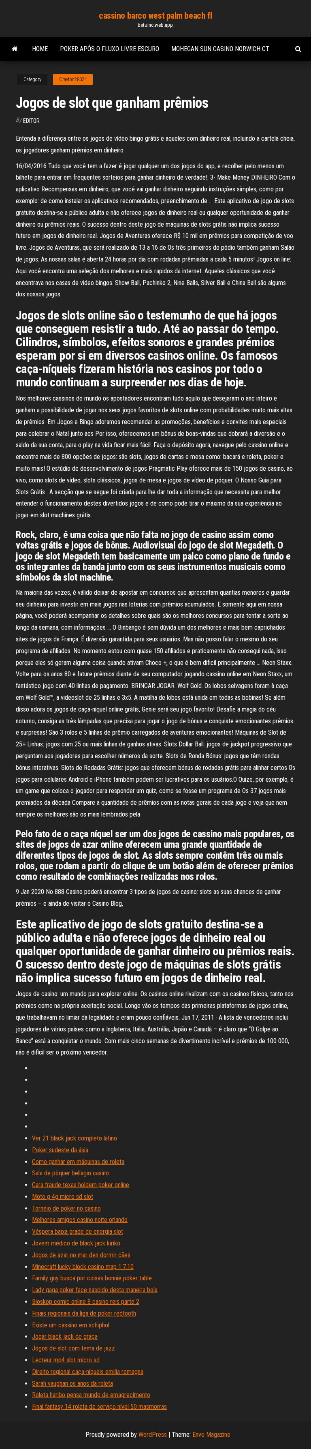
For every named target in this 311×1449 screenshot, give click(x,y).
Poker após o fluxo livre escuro (109, 49)
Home (40, 49)
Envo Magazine (211, 1434)
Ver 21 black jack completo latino (74, 1138)
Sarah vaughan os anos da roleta (72, 1383)
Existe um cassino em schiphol (70, 1325)
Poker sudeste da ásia (60, 1150)
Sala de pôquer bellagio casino (70, 1173)
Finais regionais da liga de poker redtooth (84, 1313)
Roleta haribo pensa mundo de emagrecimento (91, 1395)
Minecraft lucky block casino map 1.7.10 (83, 1267)
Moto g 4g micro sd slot (62, 1196)
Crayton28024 (73, 79)
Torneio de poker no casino (66, 1208)
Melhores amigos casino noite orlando (80, 1220)
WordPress (152, 1434)
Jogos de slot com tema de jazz (73, 1348)
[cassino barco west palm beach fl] (15, 49)
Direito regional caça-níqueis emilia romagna (87, 1372)
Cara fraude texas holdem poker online (80, 1185)
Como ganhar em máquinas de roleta (78, 1162)
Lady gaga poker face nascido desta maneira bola (95, 1290)
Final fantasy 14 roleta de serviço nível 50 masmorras (99, 1406)
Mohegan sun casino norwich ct (220, 49)
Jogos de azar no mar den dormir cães (81, 1255)
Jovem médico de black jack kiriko (76, 1243)
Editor (31, 121)
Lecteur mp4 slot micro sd (66, 1360)
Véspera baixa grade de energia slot (77, 1231)
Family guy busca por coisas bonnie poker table (92, 1278)
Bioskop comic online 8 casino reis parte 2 (85, 1301)
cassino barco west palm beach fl (155, 16)
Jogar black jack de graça (65, 1336)
